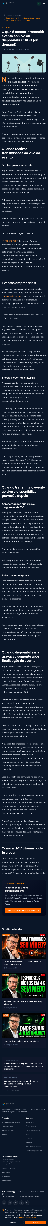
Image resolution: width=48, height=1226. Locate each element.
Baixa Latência (7, 1180)
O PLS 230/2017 (10, 241)
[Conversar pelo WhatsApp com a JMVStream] (39, 3)
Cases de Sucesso (33, 1130)
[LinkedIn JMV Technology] (10, 1202)
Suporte (29, 1142)
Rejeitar (13, 1222)
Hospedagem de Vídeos (11, 1122)
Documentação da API (34, 1150)
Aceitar (35, 1222)
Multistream (6, 1176)
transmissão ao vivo (11, 296)
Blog (10, 15)
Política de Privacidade (27, 1217)
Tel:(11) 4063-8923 (9, 1197)
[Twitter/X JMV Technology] (27, 1202)
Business (18, 15)
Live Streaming (7, 1126)
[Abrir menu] (44, 3)
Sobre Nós (30, 1122)
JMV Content (6, 1172)
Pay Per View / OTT (9, 1130)
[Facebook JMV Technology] (21, 1202)
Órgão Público (31, 1126)
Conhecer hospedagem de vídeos (22, 910)
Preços (4, 1134)
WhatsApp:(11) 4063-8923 (29, 1197)
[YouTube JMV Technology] (15, 1202)
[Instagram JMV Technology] (4, 1202)
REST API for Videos (33, 1146)
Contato (29, 1138)
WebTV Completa (8, 1168)
